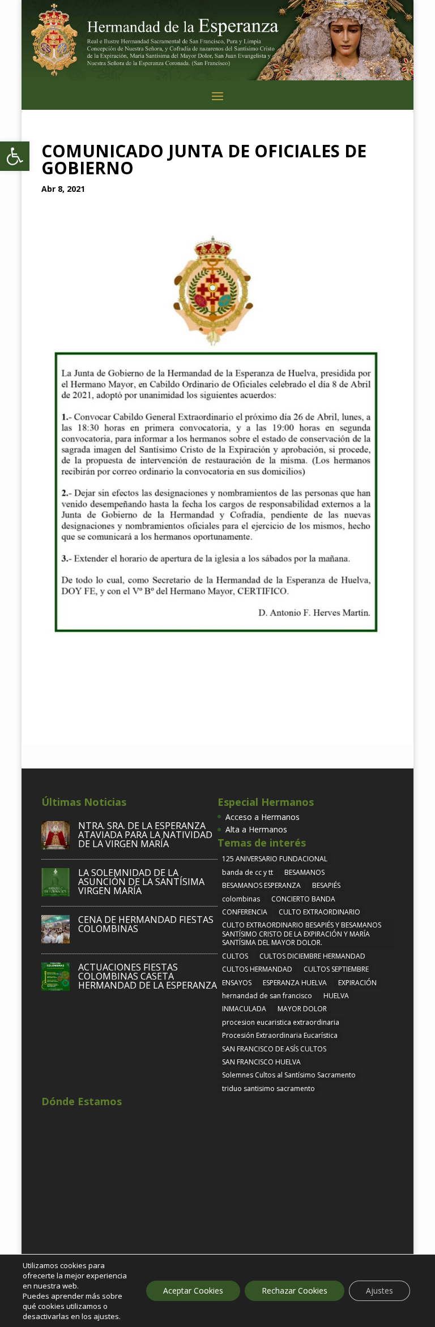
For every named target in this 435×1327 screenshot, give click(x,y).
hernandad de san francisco (267, 995)
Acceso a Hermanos (262, 816)
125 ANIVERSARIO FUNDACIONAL (274, 859)
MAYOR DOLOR (302, 1008)
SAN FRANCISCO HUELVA (261, 1062)
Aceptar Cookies (193, 1290)
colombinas (241, 899)
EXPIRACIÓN (357, 982)
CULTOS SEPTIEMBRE (336, 969)
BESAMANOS (304, 872)
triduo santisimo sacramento (268, 1088)
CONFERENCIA (244, 912)
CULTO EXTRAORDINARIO (319, 912)
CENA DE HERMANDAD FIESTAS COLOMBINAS (146, 924)
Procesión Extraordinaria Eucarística (280, 1035)
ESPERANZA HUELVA (295, 982)
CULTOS (235, 956)
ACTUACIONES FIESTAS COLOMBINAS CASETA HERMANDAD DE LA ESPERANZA (147, 976)
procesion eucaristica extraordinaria (280, 1022)
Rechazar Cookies (294, 1290)
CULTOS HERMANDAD (257, 969)
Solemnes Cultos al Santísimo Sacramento (289, 1075)
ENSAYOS (236, 982)
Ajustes (379, 1290)
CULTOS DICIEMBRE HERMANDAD (312, 956)
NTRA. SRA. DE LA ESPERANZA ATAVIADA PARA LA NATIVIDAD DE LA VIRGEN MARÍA (145, 834)
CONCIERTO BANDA (303, 899)
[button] (14, 156)
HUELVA (336, 995)
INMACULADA (244, 1008)
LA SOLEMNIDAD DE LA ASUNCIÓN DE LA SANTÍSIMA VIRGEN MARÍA (141, 881)
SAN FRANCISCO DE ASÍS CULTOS (274, 1049)
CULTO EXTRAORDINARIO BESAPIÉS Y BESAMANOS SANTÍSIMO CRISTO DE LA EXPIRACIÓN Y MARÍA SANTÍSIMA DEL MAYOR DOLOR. (301, 933)
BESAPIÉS (326, 885)
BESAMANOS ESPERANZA (261, 885)
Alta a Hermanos (256, 829)
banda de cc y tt (247, 872)
